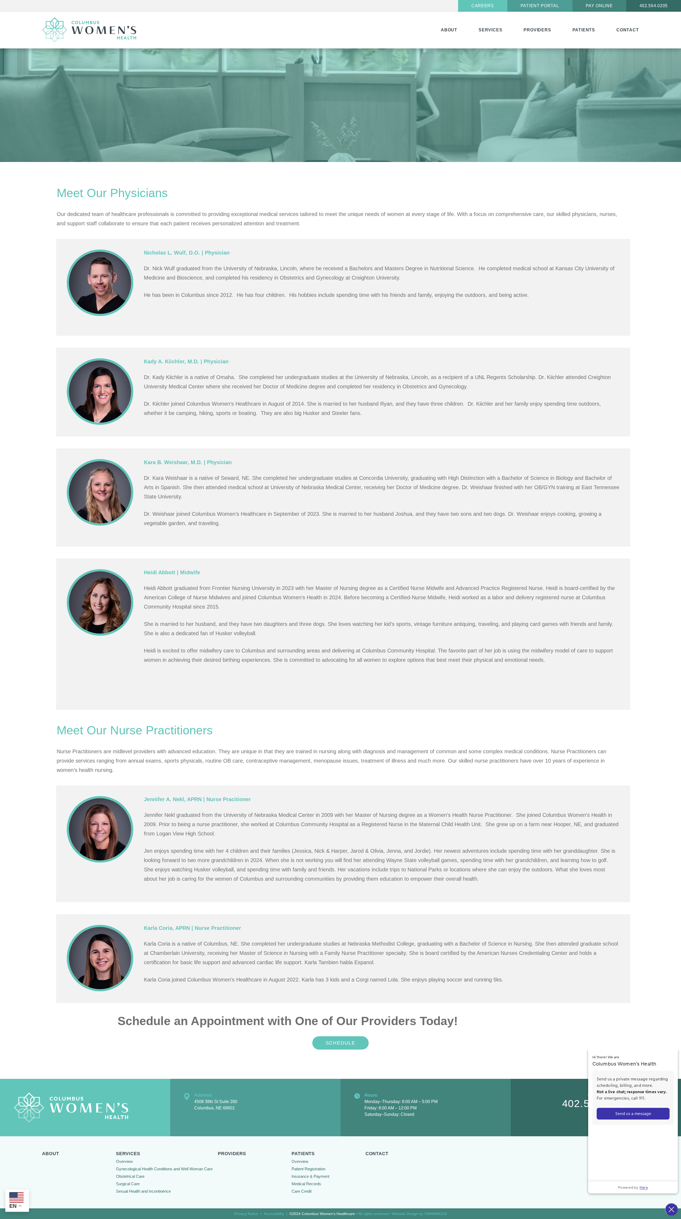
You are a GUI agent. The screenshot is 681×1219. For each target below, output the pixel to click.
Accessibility (274, 1214)
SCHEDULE (340, 1043)
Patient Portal (540, 5)
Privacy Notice (246, 1214)
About (449, 30)
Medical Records (306, 1183)
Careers (482, 5)
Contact (627, 30)
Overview (124, 1161)
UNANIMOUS (435, 1214)
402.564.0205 (654, 5)
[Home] (91, 30)
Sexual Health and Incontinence (143, 1191)
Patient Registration (308, 1169)
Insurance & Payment (310, 1176)
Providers (537, 30)
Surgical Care (128, 1183)
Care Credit (302, 1191)
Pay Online (599, 5)
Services (490, 30)
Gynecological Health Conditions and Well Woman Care (164, 1169)
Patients (583, 30)
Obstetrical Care (130, 1176)
